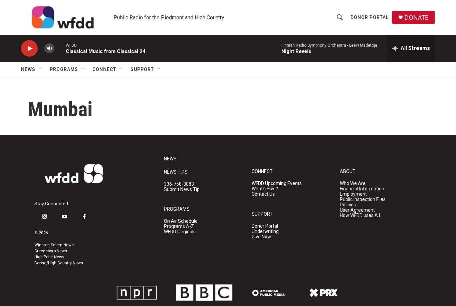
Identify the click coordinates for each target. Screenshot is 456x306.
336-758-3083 (179, 184)
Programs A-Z (179, 226)
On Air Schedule (181, 221)
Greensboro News (50, 251)
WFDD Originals (180, 231)
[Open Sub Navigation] (40, 69)
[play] (29, 48)
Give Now (261, 236)
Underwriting (265, 231)
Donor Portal (370, 17)
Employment (353, 194)
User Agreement (357, 210)
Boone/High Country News (58, 263)
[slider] (60, 48)
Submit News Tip (182, 189)
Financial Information (362, 188)
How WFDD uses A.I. (360, 215)
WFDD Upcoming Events (277, 183)
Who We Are (353, 183)
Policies (348, 204)
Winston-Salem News (54, 245)
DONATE (416, 17)
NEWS (170, 158)
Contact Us (263, 194)
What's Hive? (265, 188)
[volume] (49, 48)
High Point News (49, 257)
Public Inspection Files (363, 199)
